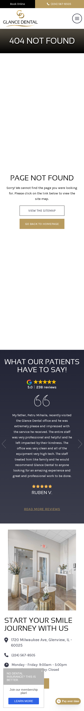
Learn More (23, 701)
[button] (77, 18)
